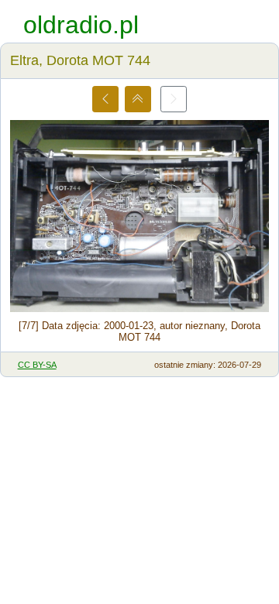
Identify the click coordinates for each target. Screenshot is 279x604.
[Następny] (173, 99)
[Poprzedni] (105, 99)
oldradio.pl (81, 25)
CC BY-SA (37, 364)
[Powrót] (138, 99)
